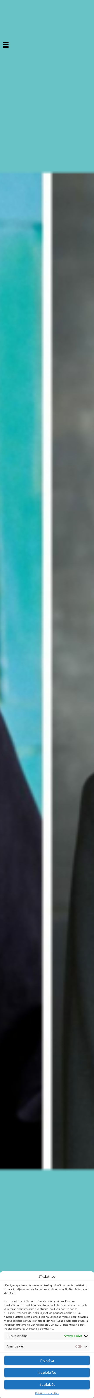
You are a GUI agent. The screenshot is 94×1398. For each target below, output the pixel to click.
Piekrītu (47, 1360)
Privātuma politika (47, 1393)
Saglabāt (47, 1384)
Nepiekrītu (47, 1372)
